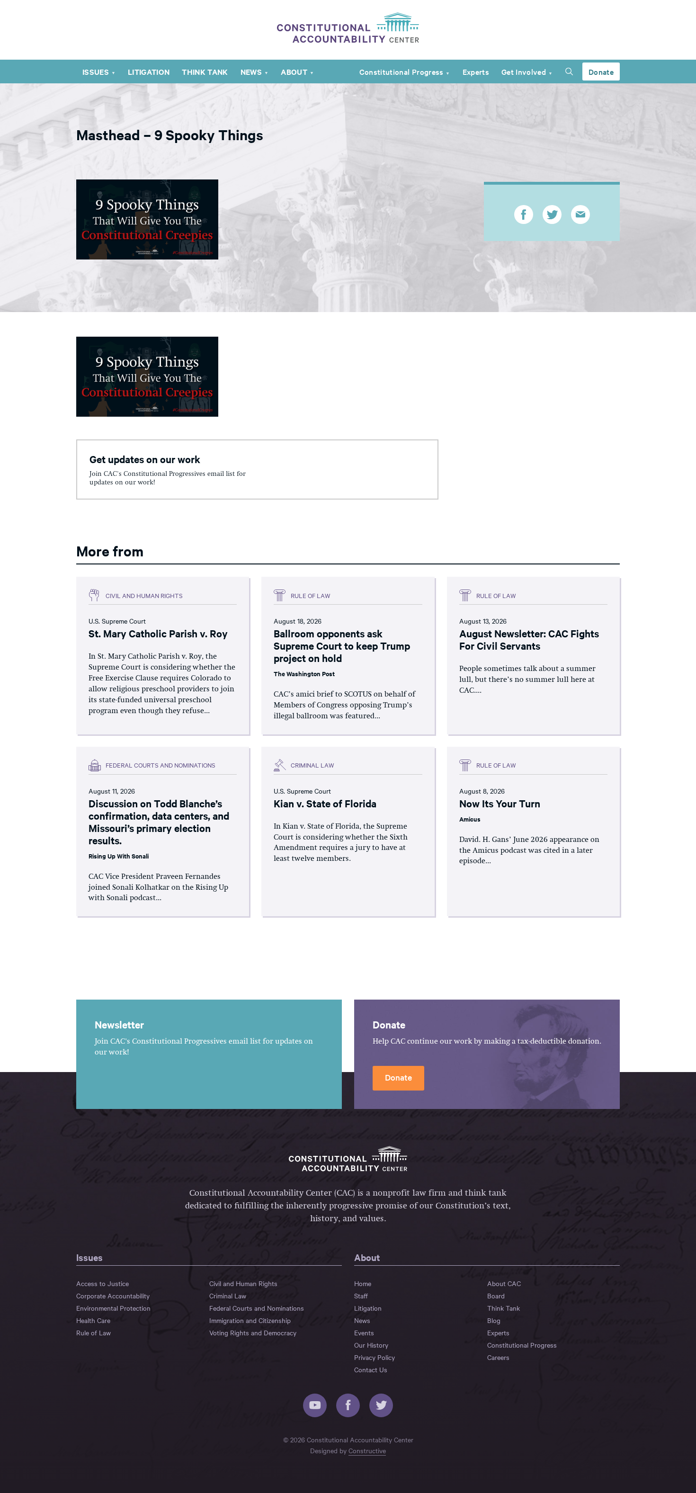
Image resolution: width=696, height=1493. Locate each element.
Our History (371, 1345)
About (294, 71)
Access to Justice (102, 1283)
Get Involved (523, 71)
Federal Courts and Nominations (256, 1308)
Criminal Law (227, 1295)
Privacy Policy (374, 1357)
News (251, 71)
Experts (476, 71)
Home (362, 1283)
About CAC (504, 1283)
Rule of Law (93, 1332)
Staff (361, 1295)
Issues (95, 71)
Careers (498, 1357)
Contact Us (370, 1369)
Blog (493, 1320)
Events (364, 1332)
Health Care (93, 1320)
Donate (601, 71)
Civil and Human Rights (243, 1283)
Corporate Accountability (113, 1295)
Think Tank (205, 71)
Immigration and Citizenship (250, 1320)
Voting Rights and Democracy (252, 1332)
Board (496, 1295)
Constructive (367, 1450)
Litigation (149, 71)
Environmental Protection (113, 1308)
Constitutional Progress (401, 71)
